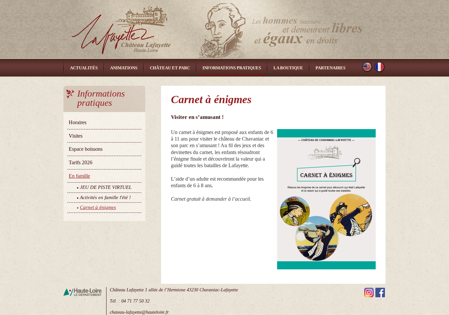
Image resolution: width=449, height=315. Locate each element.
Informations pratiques (231, 67)
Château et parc (170, 67)
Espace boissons (86, 149)
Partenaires (330, 67)
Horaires (77, 122)
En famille (79, 176)
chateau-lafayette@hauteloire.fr (139, 312)
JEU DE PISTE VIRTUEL (105, 187)
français (380, 67)
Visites (76, 136)
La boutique (288, 67)
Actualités (84, 67)
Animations (123, 67)
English (368, 67)
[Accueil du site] (224, 29)
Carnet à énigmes (98, 207)
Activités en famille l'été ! (105, 197)
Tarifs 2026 (80, 162)
